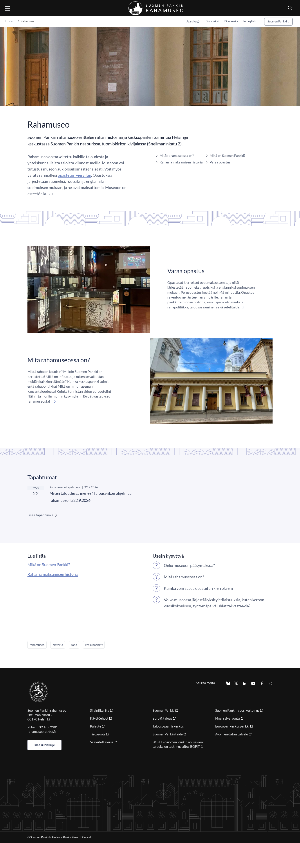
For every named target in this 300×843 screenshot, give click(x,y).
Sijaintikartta (99, 710)
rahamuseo (37, 645)
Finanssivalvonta (227, 718)
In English (249, 21)
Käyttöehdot (99, 718)
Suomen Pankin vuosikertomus (237, 710)
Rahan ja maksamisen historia (181, 162)
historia (57, 645)
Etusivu (9, 21)
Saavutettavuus (101, 742)
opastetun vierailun (74, 175)
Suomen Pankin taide (168, 734)
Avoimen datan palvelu (231, 734)
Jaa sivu (191, 21)
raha (74, 645)
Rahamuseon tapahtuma (64, 487)
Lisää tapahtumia (40, 515)
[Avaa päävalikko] (11, 8)
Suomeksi (212, 21)
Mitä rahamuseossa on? (177, 156)
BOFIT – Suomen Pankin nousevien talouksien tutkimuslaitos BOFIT (178, 744)
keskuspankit (94, 645)
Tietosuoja (97, 734)
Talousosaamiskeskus (168, 726)
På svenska (231, 21)
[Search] (289, 7)
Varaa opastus (220, 162)
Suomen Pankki (277, 21)
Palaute (95, 726)
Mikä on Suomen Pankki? (227, 156)
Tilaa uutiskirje (44, 745)
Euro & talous (162, 718)
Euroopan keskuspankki (232, 726)
